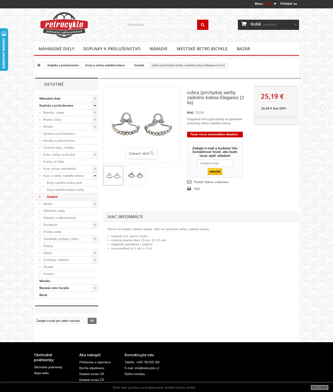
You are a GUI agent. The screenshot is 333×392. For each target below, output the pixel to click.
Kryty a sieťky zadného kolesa (105, 65)
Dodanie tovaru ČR (91, 380)
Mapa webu (41, 373)
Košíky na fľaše (53, 161)
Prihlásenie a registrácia (95, 362)
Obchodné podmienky (48, 367)
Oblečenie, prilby (53, 211)
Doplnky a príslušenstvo (111, 48)
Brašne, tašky (52, 119)
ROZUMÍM (319, 387)
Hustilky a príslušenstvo (58, 140)
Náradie (159, 48)
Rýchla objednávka (91, 368)
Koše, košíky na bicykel (58, 154)
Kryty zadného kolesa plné (62, 182)
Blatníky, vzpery (53, 112)
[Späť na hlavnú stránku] (38, 65)
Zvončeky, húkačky (55, 260)
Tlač (197, 189)
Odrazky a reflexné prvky (59, 218)
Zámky (47, 253)
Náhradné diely (56, 48)
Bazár (243, 48)
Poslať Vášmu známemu (211, 182)
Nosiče (47, 204)
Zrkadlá (47, 267)
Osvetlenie (49, 225)
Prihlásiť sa (288, 3)
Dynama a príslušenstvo (58, 133)
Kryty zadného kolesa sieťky (63, 189)
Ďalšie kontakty (135, 374)
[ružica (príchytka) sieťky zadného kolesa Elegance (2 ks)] (113, 176)
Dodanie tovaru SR (91, 374)
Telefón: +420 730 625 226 (142, 362)
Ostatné (137, 65)
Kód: (190, 112)
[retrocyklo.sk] (76, 25)
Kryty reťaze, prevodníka (59, 168)
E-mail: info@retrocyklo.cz (142, 368)
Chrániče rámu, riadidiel (58, 147)
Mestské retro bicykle (202, 48)
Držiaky (47, 126)
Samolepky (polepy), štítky (60, 239)
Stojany (47, 246)
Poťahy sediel (51, 232)
